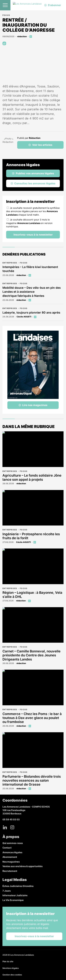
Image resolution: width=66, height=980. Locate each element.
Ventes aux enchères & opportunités (22, 866)
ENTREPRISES (9, 263)
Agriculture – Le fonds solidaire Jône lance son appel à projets (31, 477)
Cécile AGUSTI (24, 316)
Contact (7, 847)
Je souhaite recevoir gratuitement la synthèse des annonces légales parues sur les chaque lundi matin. (33, 211)
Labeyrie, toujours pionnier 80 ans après (31, 312)
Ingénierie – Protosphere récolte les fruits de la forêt (31, 536)
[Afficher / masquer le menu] (5, 5)
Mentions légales (10, 968)
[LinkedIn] (4, 827)
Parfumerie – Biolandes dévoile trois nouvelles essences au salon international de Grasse (31, 780)
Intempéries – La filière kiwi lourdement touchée (30, 269)
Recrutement (9, 871)
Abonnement (9, 857)
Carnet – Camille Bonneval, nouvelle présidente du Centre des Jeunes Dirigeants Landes (31, 655)
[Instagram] (12, 827)
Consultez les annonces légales (34, 183)
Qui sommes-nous (12, 843)
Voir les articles (42, 144)
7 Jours (6, 890)
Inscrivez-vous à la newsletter (33, 234)
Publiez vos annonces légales (35, 173)
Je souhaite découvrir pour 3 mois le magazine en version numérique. (29, 223)
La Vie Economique (13, 900)
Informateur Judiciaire (14, 895)
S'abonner (54, 5)
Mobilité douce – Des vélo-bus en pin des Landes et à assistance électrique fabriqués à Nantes (31, 292)
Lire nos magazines (34, 405)
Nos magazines (11, 861)
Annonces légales (12, 852)
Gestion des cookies (12, 974)
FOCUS (6, 15)
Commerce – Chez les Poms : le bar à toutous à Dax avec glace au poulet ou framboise (32, 718)
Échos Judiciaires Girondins (17, 886)
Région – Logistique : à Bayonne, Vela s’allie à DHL (32, 594)
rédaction (22, 36)
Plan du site (7, 961)
